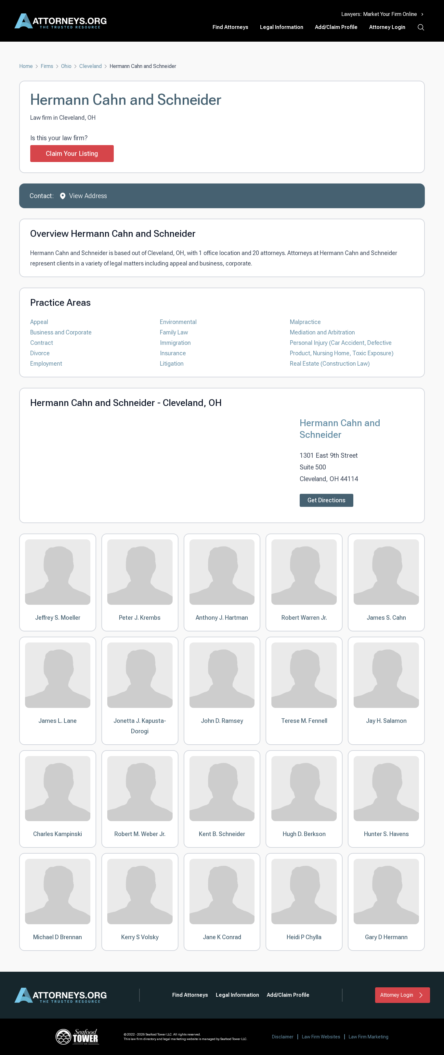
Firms (47, 66)
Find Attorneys (230, 27)
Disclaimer (283, 1036)
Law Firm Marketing (368, 1036)
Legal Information (281, 27)
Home (26, 66)
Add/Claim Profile (336, 27)
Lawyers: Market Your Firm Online (379, 14)
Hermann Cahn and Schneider (340, 428)
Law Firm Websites (321, 1036)
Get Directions (326, 500)
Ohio (66, 66)
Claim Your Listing (72, 153)
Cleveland (90, 66)
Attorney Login (387, 27)
